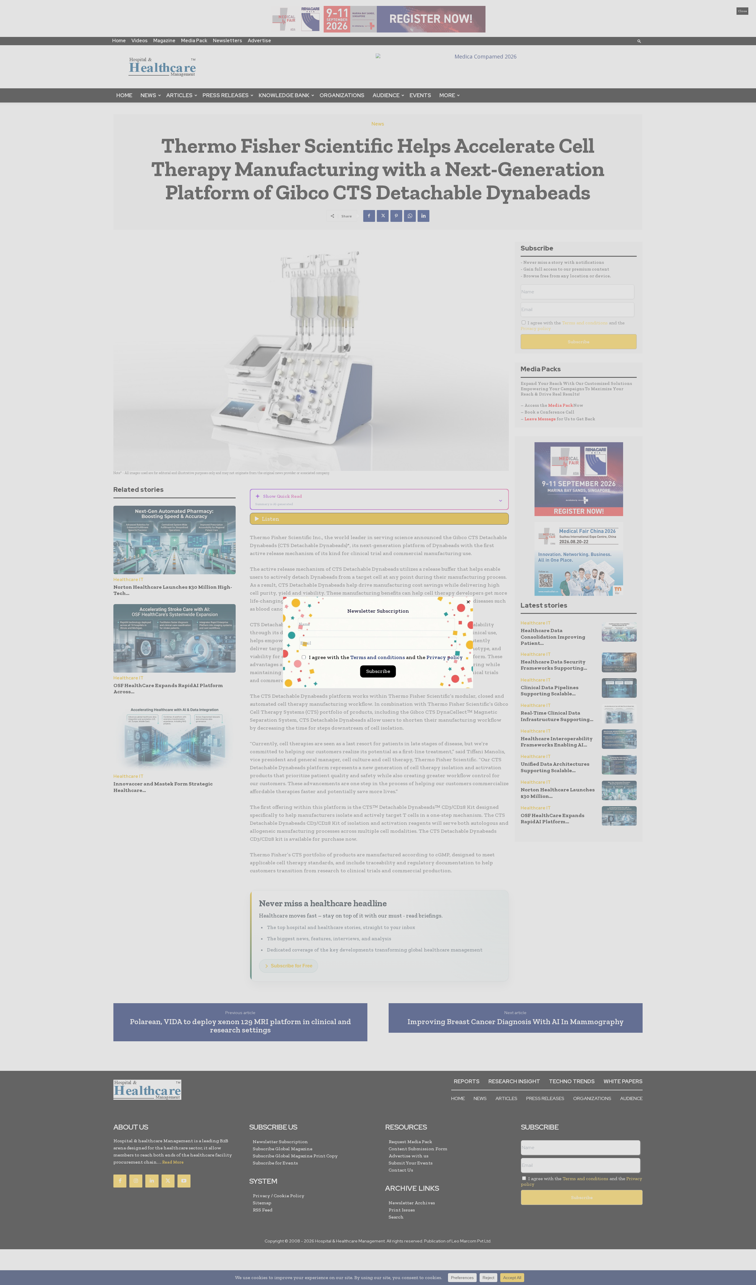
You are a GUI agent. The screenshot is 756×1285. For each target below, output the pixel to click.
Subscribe (378, 671)
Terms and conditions (377, 657)
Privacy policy (444, 657)
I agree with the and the (385, 658)
